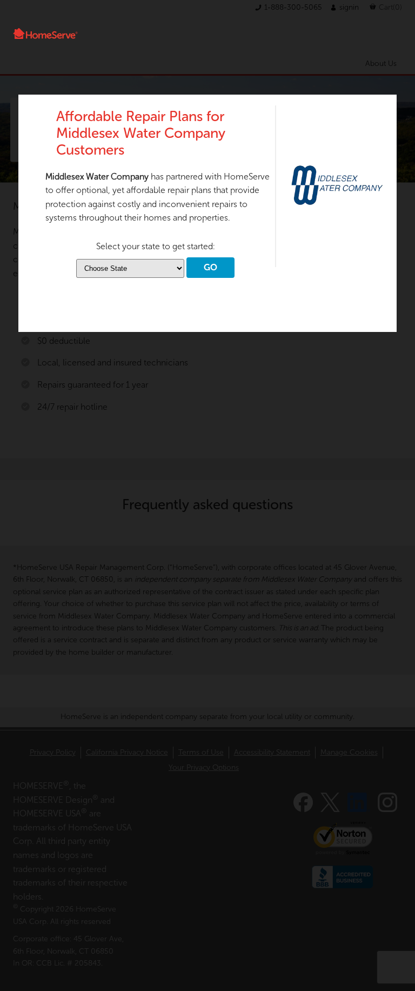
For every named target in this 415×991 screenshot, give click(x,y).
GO (210, 267)
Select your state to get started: (155, 246)
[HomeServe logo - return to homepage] (45, 33)
